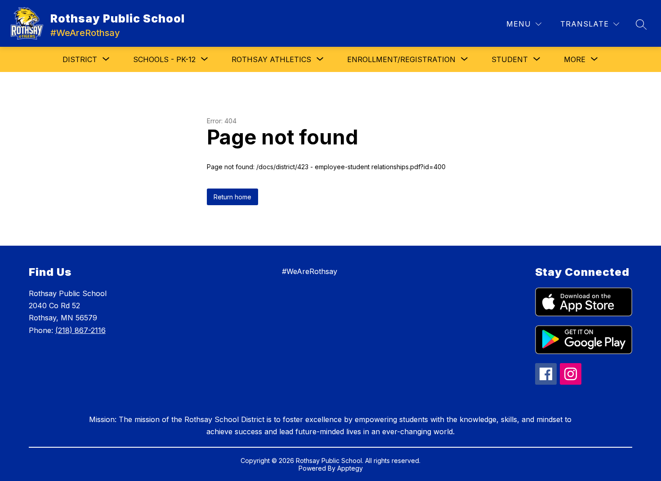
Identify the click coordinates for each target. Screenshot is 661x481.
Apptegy (350, 468)
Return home (232, 197)
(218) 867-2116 (80, 330)
